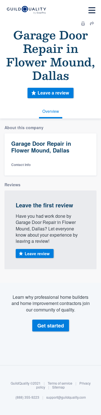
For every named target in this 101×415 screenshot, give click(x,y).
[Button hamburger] (91, 10)
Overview (50, 111)
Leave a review (53, 92)
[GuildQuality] (26, 10)
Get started (50, 325)
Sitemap (58, 387)
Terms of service (60, 383)
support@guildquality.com (66, 397)
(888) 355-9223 (27, 397)
